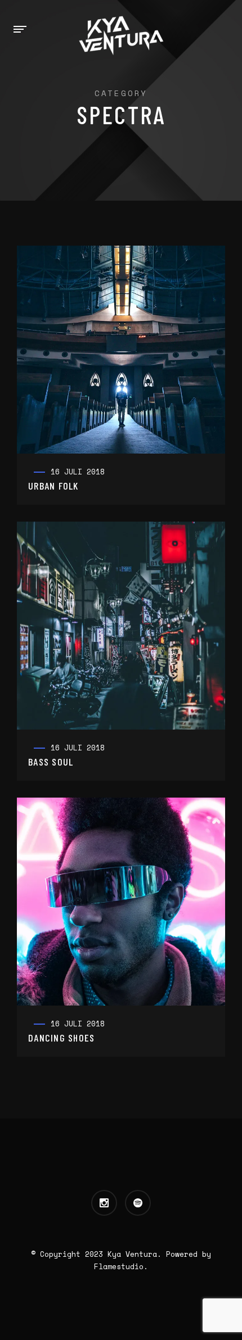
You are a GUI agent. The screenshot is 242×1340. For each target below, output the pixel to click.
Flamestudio (119, 1266)
